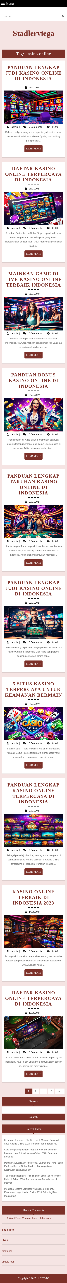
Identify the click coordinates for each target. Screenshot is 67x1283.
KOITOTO (43, 1278)
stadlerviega (33, 33)
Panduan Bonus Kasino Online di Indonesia (33, 380)
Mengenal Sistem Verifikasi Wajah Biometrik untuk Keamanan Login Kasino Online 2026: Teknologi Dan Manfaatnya (30, 1192)
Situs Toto (8, 1229)
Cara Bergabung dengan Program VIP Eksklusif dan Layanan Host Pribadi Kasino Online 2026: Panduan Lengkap (30, 1153)
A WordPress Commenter (21, 1218)
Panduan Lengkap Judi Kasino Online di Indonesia (33, 73)
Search (33, 1101)
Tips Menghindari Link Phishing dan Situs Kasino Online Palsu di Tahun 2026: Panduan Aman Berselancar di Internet (32, 1179)
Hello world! (45, 1218)
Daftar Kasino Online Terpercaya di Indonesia (33, 174)
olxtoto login (8, 1261)
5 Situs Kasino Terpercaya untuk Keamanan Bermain (33, 689)
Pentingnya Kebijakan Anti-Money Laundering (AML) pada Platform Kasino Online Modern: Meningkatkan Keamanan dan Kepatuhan (33, 1166)
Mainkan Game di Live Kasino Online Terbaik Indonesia (33, 279)
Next (60, 1091)
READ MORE (34, 149)
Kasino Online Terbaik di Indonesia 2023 (33, 897)
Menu (10, 3)
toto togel (7, 1251)
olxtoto (5, 1240)
